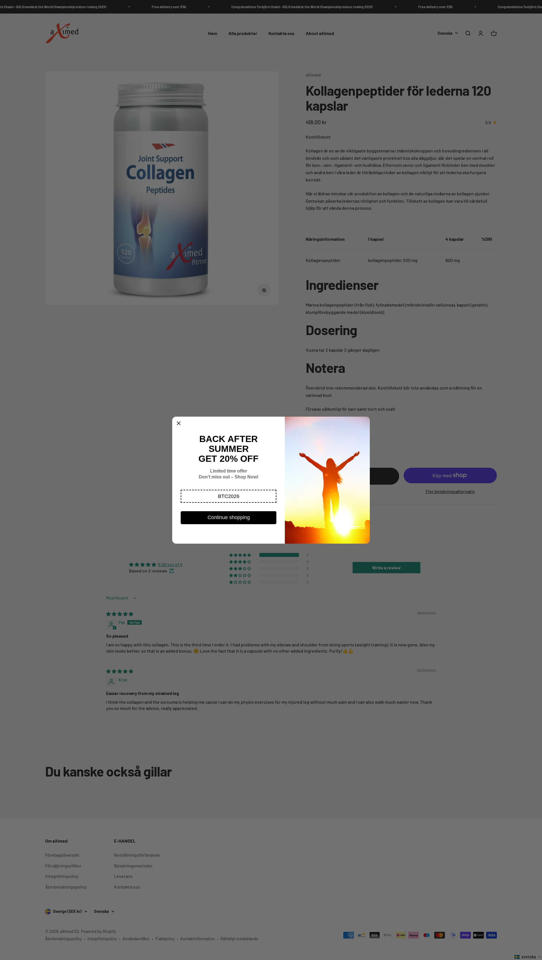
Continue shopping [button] (228, 517)
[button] (228, 496)
